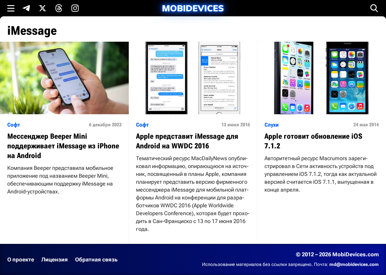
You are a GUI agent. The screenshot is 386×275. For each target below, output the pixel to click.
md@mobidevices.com (354, 264)
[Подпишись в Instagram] (75, 8)
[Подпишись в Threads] (59, 8)
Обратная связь (96, 259)
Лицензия (54, 259)
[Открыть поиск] (374, 8)
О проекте (20, 259)
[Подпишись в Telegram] (26, 8)
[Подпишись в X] (42, 8)
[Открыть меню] (10, 8)
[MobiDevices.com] (193, 8)
